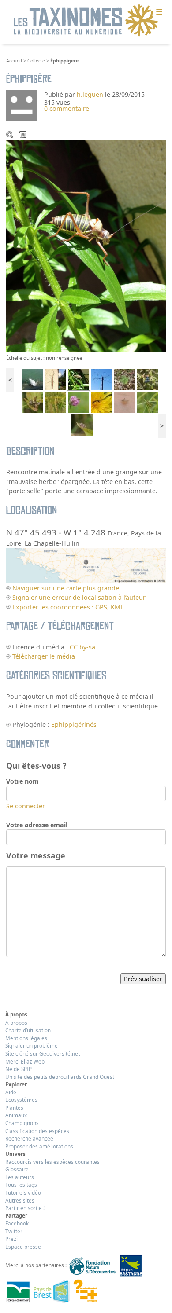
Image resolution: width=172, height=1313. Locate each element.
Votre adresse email (36, 825)
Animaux (16, 1115)
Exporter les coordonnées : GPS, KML (67, 607)
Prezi (11, 1238)
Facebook (17, 1223)
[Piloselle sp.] (124, 378)
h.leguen (90, 94)
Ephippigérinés (74, 724)
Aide (10, 1092)
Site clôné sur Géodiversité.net (42, 1053)
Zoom (10, 135)
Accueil (14, 61)
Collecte (36, 61)
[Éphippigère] (78, 378)
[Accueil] (86, 20)
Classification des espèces (37, 1130)
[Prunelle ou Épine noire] (147, 378)
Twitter (13, 1231)
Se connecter (25, 806)
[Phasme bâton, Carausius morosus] (55, 378)
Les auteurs (19, 1177)
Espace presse (23, 1246)
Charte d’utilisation (28, 1030)
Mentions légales (26, 1038)
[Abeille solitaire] (101, 401)
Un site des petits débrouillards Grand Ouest (59, 1076)
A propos (16, 1022)
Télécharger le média (23, 135)
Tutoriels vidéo (23, 1192)
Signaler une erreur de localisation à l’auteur (79, 597)
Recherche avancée (29, 1138)
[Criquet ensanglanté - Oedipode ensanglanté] (147, 401)
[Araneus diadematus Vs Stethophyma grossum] (32, 401)
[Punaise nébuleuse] (82, 424)
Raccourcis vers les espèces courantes (52, 1161)
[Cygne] (32, 378)
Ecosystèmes (21, 1099)
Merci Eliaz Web (25, 1061)
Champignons (22, 1122)
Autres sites (19, 1200)
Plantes (14, 1107)
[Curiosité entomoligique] (124, 401)
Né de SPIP (18, 1068)
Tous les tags (21, 1184)
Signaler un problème (31, 1045)
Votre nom (22, 781)
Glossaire (17, 1169)
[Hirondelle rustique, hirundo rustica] (101, 378)
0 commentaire (66, 108)
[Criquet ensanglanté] (55, 401)
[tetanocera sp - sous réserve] (78, 401)
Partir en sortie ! (25, 1207)
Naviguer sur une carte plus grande (65, 588)
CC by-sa (82, 647)
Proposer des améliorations (39, 1146)
